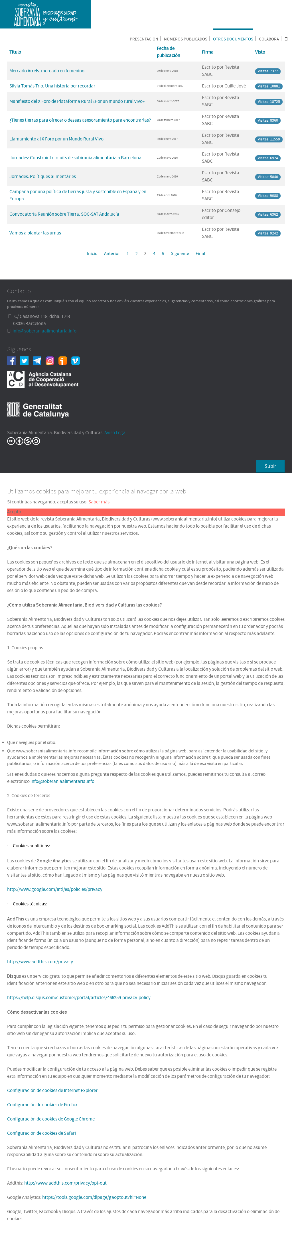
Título (15, 52)
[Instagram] (52, 360)
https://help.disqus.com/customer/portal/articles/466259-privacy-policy (79, 998)
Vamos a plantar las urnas (35, 233)
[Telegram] (39, 360)
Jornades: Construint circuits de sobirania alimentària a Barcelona (75, 158)
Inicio (92, 253)
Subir (270, 466)
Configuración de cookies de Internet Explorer (52, 1090)
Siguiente (180, 253)
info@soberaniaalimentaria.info (44, 331)
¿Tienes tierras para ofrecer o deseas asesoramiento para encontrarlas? (80, 120)
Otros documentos (233, 39)
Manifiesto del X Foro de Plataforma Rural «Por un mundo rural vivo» (77, 101)
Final (200, 253)
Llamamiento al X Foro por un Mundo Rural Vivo (56, 139)
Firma (208, 52)
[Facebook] (13, 360)
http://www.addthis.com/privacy (40, 962)
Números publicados (185, 39)
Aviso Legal (115, 433)
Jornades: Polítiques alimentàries (42, 177)
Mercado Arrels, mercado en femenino (46, 71)
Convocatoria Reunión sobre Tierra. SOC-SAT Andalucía (64, 214)
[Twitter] (26, 360)
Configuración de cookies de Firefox (42, 1105)
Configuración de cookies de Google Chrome (51, 1119)
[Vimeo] (77, 360)
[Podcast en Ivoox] (64, 360)
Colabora (269, 39)
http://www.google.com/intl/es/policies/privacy (54, 889)
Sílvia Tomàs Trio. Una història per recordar (52, 86)
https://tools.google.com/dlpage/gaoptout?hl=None (94, 1197)
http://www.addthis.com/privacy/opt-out (65, 1183)
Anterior (112, 253)
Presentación (144, 39)
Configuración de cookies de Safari (41, 1133)
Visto (260, 52)
